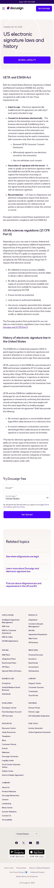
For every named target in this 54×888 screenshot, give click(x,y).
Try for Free (44, 8)
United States (23, 834)
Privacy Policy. (20, 507)
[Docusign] (15, 8)
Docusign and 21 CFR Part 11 (15, 327)
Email (9, 488)
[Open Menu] (3, 9)
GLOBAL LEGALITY (27, 60)
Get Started (27, 514)
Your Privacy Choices (17, 872)
